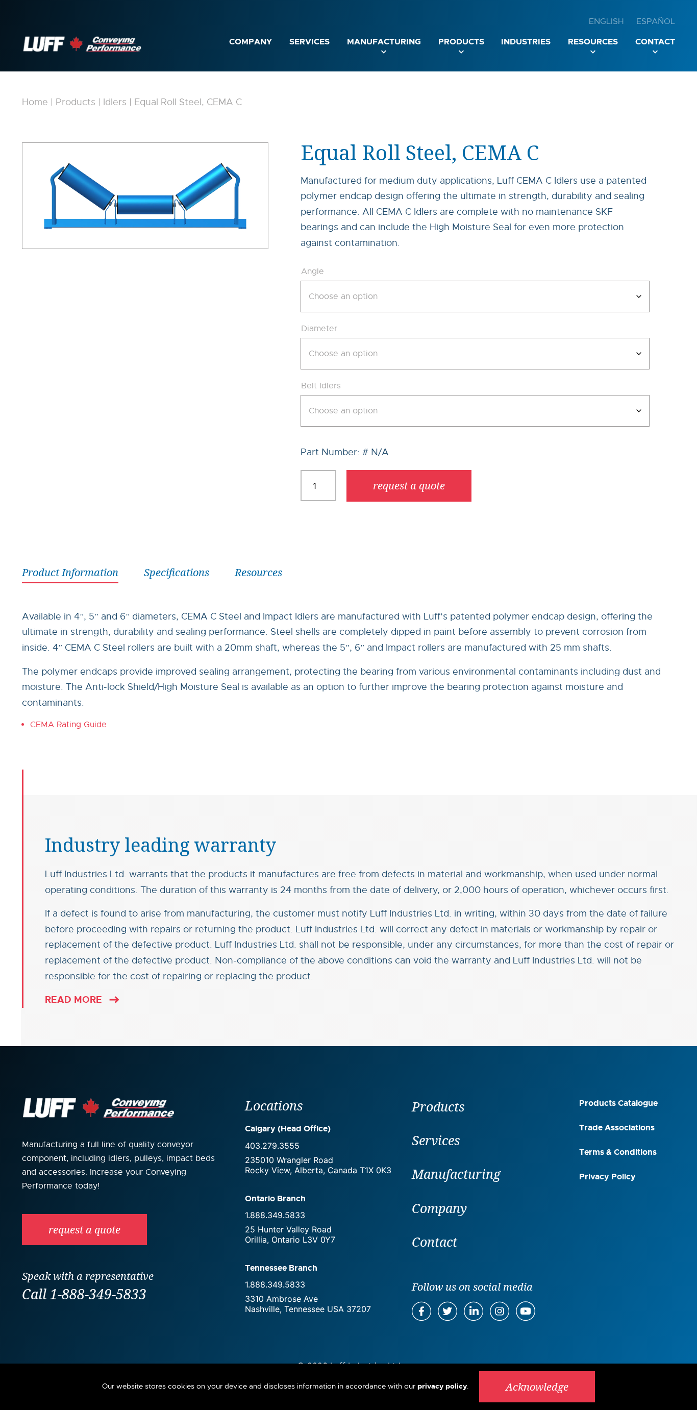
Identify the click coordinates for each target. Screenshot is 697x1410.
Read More (73, 1000)
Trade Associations (617, 1127)
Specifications (176, 572)
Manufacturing (384, 41)
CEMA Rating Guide (69, 725)
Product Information (70, 572)
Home (35, 102)
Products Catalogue (618, 1103)
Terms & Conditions (618, 1152)
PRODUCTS (461, 41)
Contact (655, 41)
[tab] (70, 571)
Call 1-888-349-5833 (84, 1294)
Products (75, 102)
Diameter (319, 329)
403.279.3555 (272, 1146)
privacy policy (442, 1386)
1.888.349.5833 (275, 1215)
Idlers (115, 102)
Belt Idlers (321, 386)
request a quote (409, 485)
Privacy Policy (607, 1176)
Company (250, 41)
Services (309, 41)
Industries (526, 41)
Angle (312, 271)
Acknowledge (537, 1387)
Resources (593, 41)
